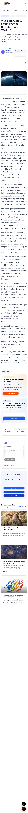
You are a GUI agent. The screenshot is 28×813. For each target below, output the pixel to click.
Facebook (15, 491)
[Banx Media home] (6, 3)
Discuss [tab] (9, 429)
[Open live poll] (24, 804)
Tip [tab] (21, 429)
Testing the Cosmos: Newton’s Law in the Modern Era (14, 562)
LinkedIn (15, 495)
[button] (25, 3)
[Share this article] (26, 10)
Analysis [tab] (9, 431)
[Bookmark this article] (23, 10)
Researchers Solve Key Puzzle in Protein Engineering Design (13, 596)
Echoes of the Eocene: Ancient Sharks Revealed (12, 528)
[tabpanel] (14, 451)
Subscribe (14, 418)
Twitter (15, 488)
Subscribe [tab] (21, 431)
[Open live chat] (24, 809)
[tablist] (14, 429)
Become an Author (10, 393)
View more (21, 506)
